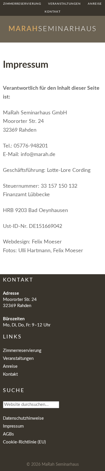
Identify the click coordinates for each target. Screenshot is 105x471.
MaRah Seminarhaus (60, 464)
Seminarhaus (52, 29)
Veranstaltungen (18, 358)
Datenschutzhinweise (23, 418)
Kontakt (10, 374)
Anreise (10, 366)
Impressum (13, 426)
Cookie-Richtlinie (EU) (24, 442)
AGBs (8, 434)
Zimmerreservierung (22, 350)
